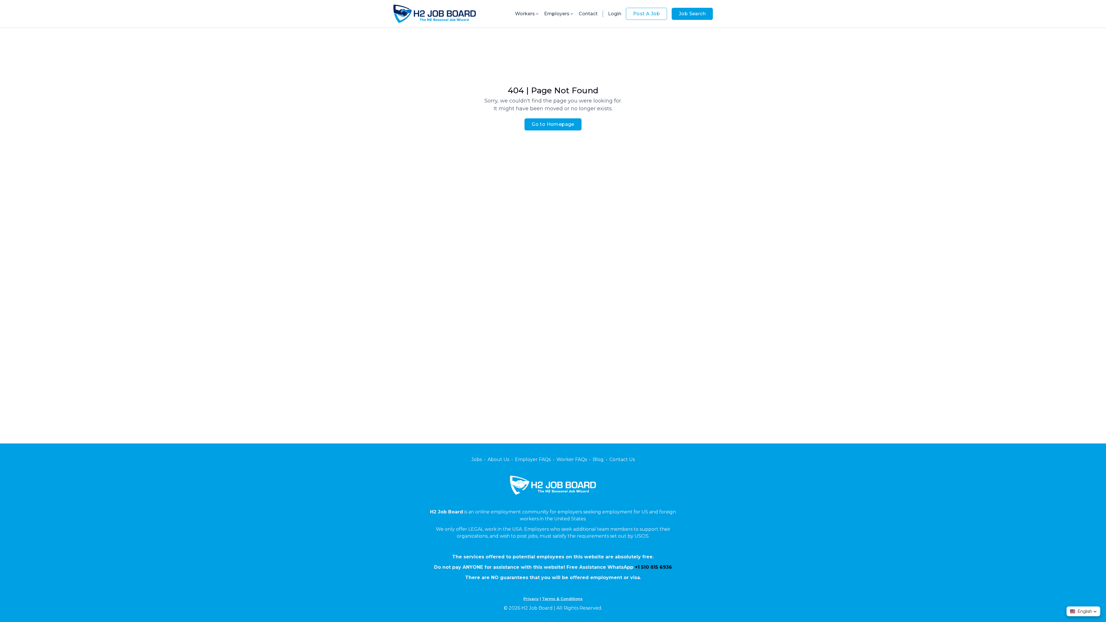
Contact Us (622, 459)
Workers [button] (525, 13)
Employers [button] (556, 13)
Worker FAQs (571, 459)
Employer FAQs (533, 459)
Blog (598, 459)
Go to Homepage (553, 124)
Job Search (692, 13)
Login (614, 13)
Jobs (476, 459)
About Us (498, 459)
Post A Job (646, 13)
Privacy (531, 598)
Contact (588, 13)
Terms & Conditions (562, 598)
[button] (1083, 611)
